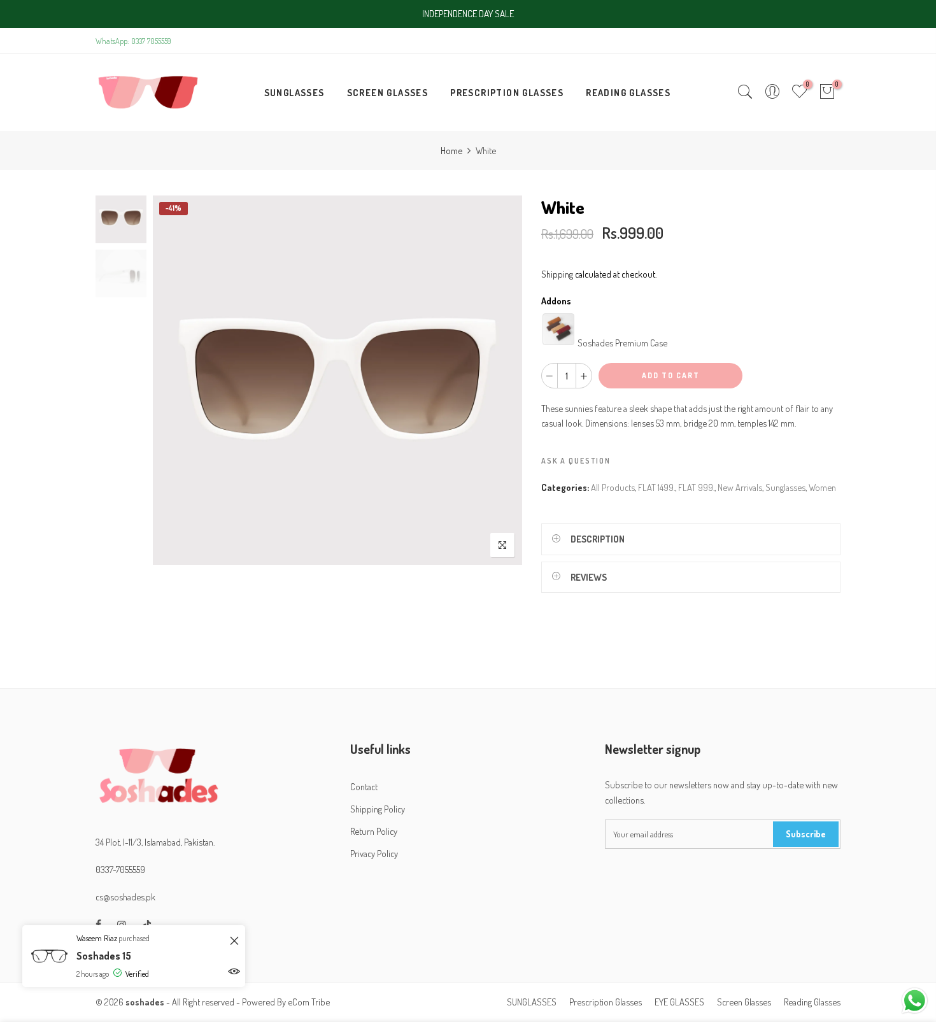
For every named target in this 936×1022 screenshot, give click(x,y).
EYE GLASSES (679, 1001)
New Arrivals (740, 487)
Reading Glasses (812, 1001)
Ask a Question (576, 460)
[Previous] (173, 380)
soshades (144, 1001)
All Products (613, 487)
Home (451, 150)
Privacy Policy (374, 853)
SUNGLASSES (294, 92)
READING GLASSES (628, 92)
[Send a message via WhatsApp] (915, 1001)
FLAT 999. (696, 487)
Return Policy (373, 831)
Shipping (557, 274)
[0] (827, 93)
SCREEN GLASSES (388, 92)
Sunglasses (785, 487)
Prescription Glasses (605, 1001)
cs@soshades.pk (125, 896)
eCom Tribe (309, 1001)
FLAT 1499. (656, 487)
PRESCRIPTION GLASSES (507, 92)
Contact (364, 786)
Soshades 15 (103, 955)
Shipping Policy (377, 808)
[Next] (501, 380)
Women (822, 487)
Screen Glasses (744, 1001)
